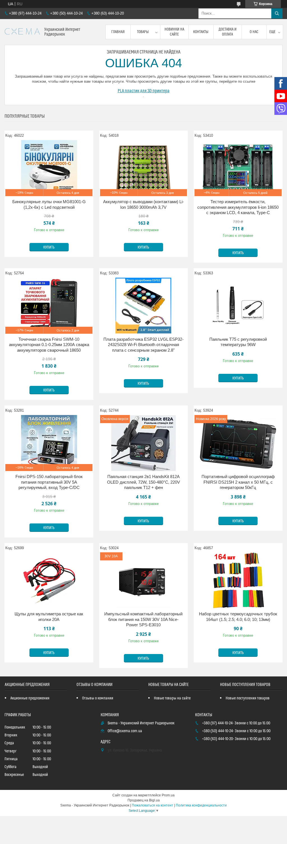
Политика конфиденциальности (201, 805)
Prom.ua (168, 795)
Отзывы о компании (97, 698)
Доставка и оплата (228, 32)
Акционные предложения (29, 698)
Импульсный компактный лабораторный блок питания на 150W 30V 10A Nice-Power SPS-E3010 (143, 619)
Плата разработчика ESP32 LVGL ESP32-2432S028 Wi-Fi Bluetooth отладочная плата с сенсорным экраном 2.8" (143, 345)
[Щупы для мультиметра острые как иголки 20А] (48, 580)
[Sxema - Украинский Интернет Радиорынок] (22, 32)
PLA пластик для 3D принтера (144, 90)
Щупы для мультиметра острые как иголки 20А (49, 616)
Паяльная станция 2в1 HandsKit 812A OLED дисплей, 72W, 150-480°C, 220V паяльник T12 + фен (143, 482)
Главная (118, 32)
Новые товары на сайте (172, 698)
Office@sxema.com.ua (125, 731)
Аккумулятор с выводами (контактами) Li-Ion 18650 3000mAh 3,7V (143, 204)
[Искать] (277, 13)
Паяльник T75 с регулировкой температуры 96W (238, 342)
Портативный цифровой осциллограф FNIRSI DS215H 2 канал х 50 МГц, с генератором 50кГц (238, 482)
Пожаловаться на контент (152, 805)
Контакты (201, 32)
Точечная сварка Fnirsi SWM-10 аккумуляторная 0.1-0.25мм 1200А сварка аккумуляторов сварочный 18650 (49, 345)
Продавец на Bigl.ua (144, 800)
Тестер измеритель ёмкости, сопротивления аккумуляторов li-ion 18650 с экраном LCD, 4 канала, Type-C (238, 207)
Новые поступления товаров (248, 698)
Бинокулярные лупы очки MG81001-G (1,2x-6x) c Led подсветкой (49, 204)
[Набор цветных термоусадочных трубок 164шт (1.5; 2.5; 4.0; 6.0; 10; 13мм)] (238, 580)
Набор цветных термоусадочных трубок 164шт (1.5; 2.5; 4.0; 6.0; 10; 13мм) (238, 616)
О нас (254, 32)
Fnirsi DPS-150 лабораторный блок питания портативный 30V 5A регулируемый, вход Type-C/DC (49, 482)
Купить (49, 247)
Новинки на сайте (174, 32)
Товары (143, 32)
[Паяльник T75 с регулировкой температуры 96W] (238, 306)
